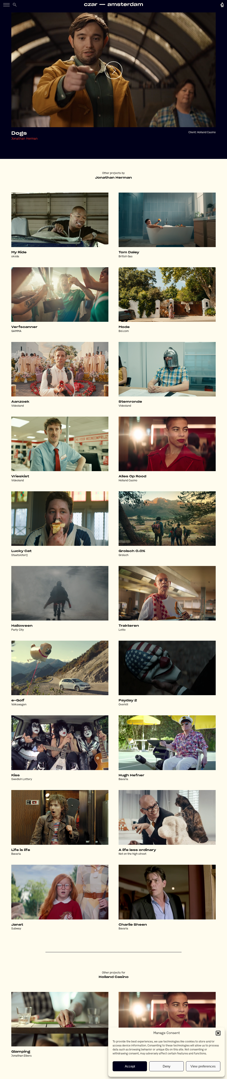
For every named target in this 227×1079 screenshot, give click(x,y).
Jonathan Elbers (21, 1056)
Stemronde (130, 401)
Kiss (15, 775)
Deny (166, 1066)
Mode (124, 327)
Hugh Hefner (131, 775)
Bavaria (123, 779)
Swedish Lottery (21, 779)
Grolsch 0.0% (132, 551)
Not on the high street (132, 854)
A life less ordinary (137, 850)
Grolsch (123, 555)
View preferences (203, 1066)
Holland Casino (206, 132)
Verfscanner (24, 327)
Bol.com (124, 331)
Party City (17, 630)
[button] (218, 1033)
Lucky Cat (21, 551)
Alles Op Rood (132, 476)
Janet (17, 924)
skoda (15, 256)
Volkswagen (18, 704)
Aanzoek (20, 401)
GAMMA (16, 331)
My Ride (19, 252)
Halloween (22, 625)
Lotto (122, 630)
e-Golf (17, 700)
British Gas (126, 256)
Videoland (17, 406)
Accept (130, 1066)
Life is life (20, 850)
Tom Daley (129, 252)
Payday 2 (128, 700)
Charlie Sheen (133, 924)
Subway (16, 928)
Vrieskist (20, 476)
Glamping (20, 1051)
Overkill (123, 704)
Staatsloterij (19, 555)
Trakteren (129, 625)
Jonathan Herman (24, 138)
